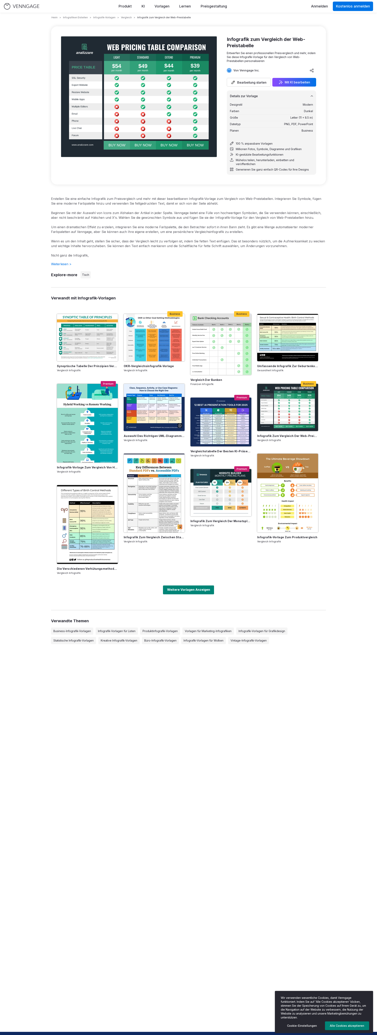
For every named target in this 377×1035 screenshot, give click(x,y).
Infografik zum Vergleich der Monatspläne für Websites (220, 521)
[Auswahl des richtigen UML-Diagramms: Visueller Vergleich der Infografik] (154, 407)
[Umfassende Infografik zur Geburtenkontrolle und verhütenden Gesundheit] (287, 337)
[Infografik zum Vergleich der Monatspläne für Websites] (220, 492)
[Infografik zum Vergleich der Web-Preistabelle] (287, 407)
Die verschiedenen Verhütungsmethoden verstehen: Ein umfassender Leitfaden (87, 568)
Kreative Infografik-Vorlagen (119, 640)
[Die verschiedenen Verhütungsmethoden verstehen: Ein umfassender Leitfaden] (87, 524)
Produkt (125, 6)
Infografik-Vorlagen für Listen (116, 631)
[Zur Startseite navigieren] (21, 6)
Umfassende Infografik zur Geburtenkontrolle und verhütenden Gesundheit (287, 366)
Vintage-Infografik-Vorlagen (249, 640)
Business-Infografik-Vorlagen (72, 631)
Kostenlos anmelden (353, 6)
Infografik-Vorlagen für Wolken (203, 640)
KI (143, 6)
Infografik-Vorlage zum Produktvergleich (287, 537)
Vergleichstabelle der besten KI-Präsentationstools (220, 451)
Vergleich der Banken (206, 379)
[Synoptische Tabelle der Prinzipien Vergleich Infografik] (87, 337)
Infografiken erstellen (75, 17)
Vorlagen (162, 6)
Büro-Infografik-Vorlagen (160, 640)
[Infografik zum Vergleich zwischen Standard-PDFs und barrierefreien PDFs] (154, 493)
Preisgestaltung (214, 6)
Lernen (185, 6)
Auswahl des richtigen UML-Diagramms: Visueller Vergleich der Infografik (154, 436)
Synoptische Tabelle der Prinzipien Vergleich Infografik (87, 366)
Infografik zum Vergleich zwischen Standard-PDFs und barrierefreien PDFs (154, 537)
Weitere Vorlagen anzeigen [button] (188, 590)
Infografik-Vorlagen (104, 17)
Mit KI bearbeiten (297, 82)
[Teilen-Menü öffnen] (311, 70)
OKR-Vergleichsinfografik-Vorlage (149, 366)
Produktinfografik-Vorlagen (160, 631)
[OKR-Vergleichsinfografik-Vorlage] (154, 337)
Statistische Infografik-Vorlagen (73, 640)
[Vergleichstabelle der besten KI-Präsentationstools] (220, 422)
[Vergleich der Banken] (220, 344)
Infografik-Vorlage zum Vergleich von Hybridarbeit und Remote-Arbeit (87, 467)
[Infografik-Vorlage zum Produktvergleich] (287, 493)
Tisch (85, 274)
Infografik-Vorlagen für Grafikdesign (262, 631)
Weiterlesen (61, 264)
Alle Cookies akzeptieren (347, 1025)
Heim (54, 17)
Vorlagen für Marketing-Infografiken (208, 631)
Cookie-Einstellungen (302, 1025)
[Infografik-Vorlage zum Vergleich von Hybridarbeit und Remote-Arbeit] (87, 423)
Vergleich (126, 17)
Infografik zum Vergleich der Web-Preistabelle (287, 436)
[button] (249, 82)
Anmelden (319, 6)
